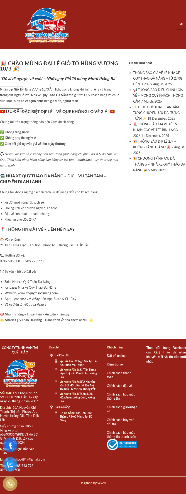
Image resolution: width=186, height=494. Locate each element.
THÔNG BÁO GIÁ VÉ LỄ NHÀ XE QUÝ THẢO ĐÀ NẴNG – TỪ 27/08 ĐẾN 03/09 (158, 78)
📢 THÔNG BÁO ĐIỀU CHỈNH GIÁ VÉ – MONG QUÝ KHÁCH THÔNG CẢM (158, 95)
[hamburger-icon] (181, 25)
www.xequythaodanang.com (38, 293)
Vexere (102, 483)
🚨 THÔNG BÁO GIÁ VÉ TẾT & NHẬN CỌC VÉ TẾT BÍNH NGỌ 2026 (155, 129)
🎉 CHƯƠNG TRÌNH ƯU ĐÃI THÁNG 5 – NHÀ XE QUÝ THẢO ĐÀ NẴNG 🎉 (159, 164)
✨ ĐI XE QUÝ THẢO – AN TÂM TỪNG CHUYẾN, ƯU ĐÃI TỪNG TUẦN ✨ (156, 112)
